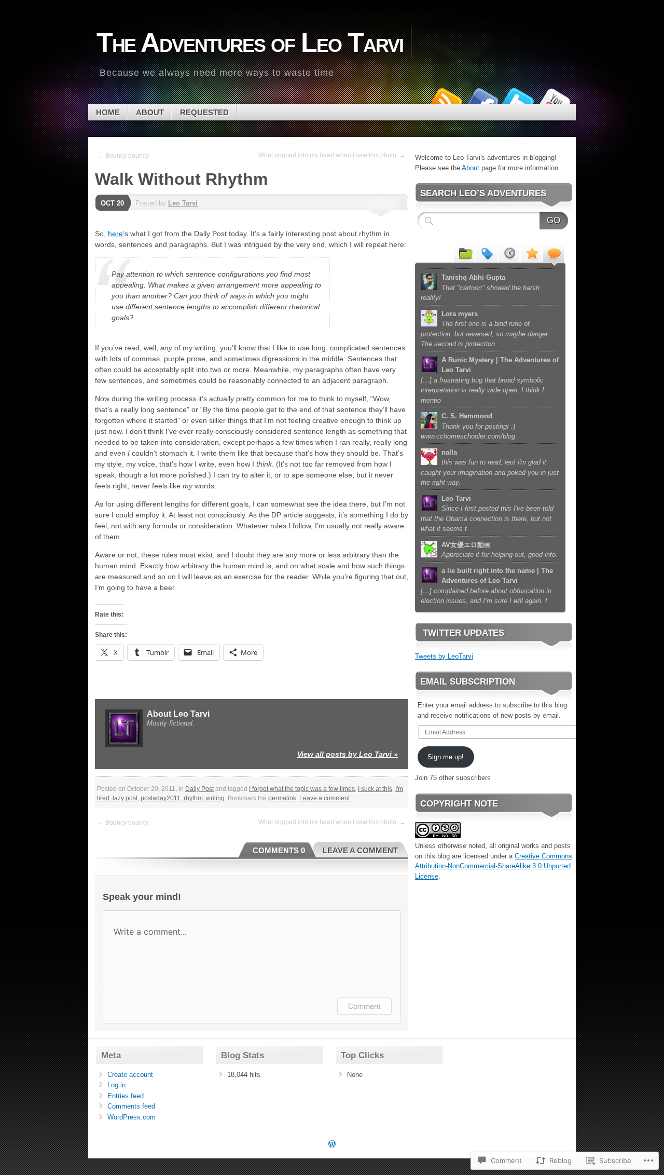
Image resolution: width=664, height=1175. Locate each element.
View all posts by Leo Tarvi (347, 754)
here (115, 233)
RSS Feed (445, 100)
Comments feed (131, 1106)
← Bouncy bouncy (123, 155)
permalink (282, 798)
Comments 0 (279, 850)
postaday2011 (161, 798)
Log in (116, 1085)
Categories (464, 253)
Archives (509, 253)
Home (108, 112)
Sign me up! (445, 757)
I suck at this (375, 789)
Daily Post (199, 789)
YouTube (554, 100)
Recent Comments (553, 253)
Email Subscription (467, 682)
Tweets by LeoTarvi (444, 656)
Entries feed (125, 1096)
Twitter (517, 100)
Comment (364, 1006)
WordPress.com (131, 1117)
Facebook (481, 100)
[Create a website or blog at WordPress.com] (332, 1145)
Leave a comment (324, 798)
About (150, 112)
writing (215, 798)
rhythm (193, 798)
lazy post (125, 798)
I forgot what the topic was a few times (302, 789)
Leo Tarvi (183, 203)
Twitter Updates (463, 633)
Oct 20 (112, 203)
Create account (130, 1074)
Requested (204, 112)
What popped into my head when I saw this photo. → (332, 155)
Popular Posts (531, 253)
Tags (486, 253)
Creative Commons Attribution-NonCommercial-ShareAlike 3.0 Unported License (493, 866)
